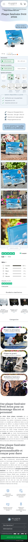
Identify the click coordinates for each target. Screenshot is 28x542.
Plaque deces (8, 533)
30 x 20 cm (21, 61)
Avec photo (21, 68)
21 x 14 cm (7, 61)
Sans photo (8, 68)
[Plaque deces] (12, 4)
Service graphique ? (14, 127)
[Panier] (24, 4)
